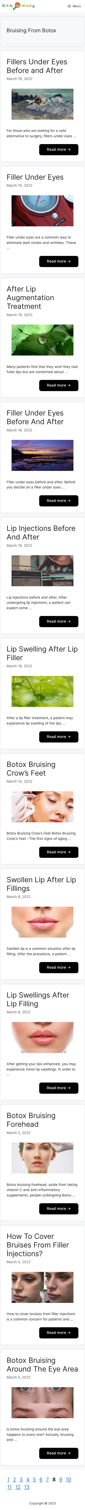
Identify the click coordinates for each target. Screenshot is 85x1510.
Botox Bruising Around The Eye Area (42, 1364)
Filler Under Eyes (35, 177)
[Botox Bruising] (18, 6)
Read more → (59, 149)
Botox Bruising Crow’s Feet (31, 768)
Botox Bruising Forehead (31, 1119)
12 (18, 1487)
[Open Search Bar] (58, 6)
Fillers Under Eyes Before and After (37, 66)
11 (10, 1487)
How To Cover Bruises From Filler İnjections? (38, 1245)
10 (69, 1480)
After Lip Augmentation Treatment (30, 297)
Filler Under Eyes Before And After (35, 417)
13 (27, 1487)
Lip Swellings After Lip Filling (38, 999)
